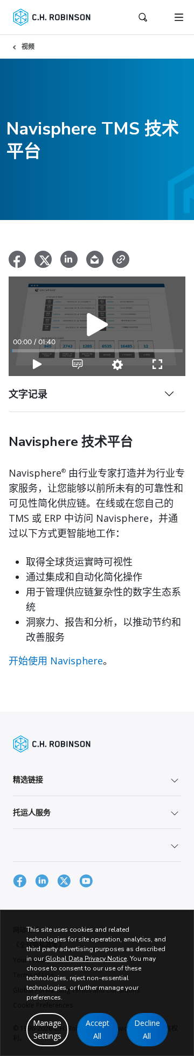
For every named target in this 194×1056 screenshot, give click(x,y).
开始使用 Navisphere (56, 660)
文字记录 (28, 393)
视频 (28, 46)
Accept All (97, 1029)
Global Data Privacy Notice (86, 958)
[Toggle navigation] (179, 17)
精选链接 (28, 779)
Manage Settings (47, 1029)
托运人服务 (32, 812)
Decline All (147, 1029)
